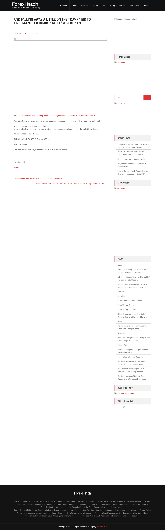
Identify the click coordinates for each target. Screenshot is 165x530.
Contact (121, 292)
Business (63, 5)
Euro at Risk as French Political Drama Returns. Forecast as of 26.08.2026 (133, 172)
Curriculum (134, 5)
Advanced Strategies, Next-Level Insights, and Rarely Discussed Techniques (134, 271)
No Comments (31, 33)
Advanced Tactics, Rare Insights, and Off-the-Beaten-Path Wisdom (134, 278)
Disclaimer (122, 296)
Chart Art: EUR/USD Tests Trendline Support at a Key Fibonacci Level (131, 153)
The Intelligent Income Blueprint (130, 357)
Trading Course (99, 5)
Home (120, 321)
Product (84, 5)
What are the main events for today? (132, 159)
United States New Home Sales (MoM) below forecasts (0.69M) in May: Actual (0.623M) (71, 184)
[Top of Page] (158, 524)
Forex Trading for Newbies (128, 310)
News (74, 5)
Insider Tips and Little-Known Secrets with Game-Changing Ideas (132, 327)
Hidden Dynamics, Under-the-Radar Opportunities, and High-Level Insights (132, 315)
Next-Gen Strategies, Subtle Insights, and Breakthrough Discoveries (134, 339)
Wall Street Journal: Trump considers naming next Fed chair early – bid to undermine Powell (58, 116)
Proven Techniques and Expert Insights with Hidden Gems (133, 351)
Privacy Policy (123, 345)
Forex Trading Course (126, 305)
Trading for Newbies (117, 5)
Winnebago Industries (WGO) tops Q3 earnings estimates (38, 178)
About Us (147, 5)
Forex (16, 167)
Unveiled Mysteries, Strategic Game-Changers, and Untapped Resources (132, 377)
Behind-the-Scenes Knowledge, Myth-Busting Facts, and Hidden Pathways (132, 285)
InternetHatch (102, 527)
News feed (122, 333)
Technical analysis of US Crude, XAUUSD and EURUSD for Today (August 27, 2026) (134, 145)
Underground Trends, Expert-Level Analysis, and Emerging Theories (131, 370)
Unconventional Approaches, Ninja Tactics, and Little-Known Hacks (131, 362)
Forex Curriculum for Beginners (130, 301)
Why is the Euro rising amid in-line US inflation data (132, 165)
